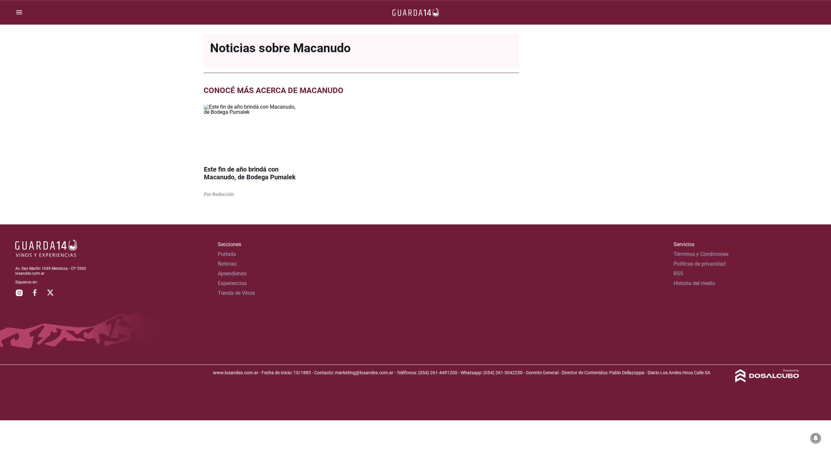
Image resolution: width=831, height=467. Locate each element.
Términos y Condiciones (701, 254)
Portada (227, 254)
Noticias (227, 264)
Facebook (35, 292)
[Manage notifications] (816, 438)
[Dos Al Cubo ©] (767, 380)
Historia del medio (694, 283)
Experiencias (232, 283)
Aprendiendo (232, 273)
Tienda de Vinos (236, 293)
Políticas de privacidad (700, 264)
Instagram (19, 292)
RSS (678, 273)
